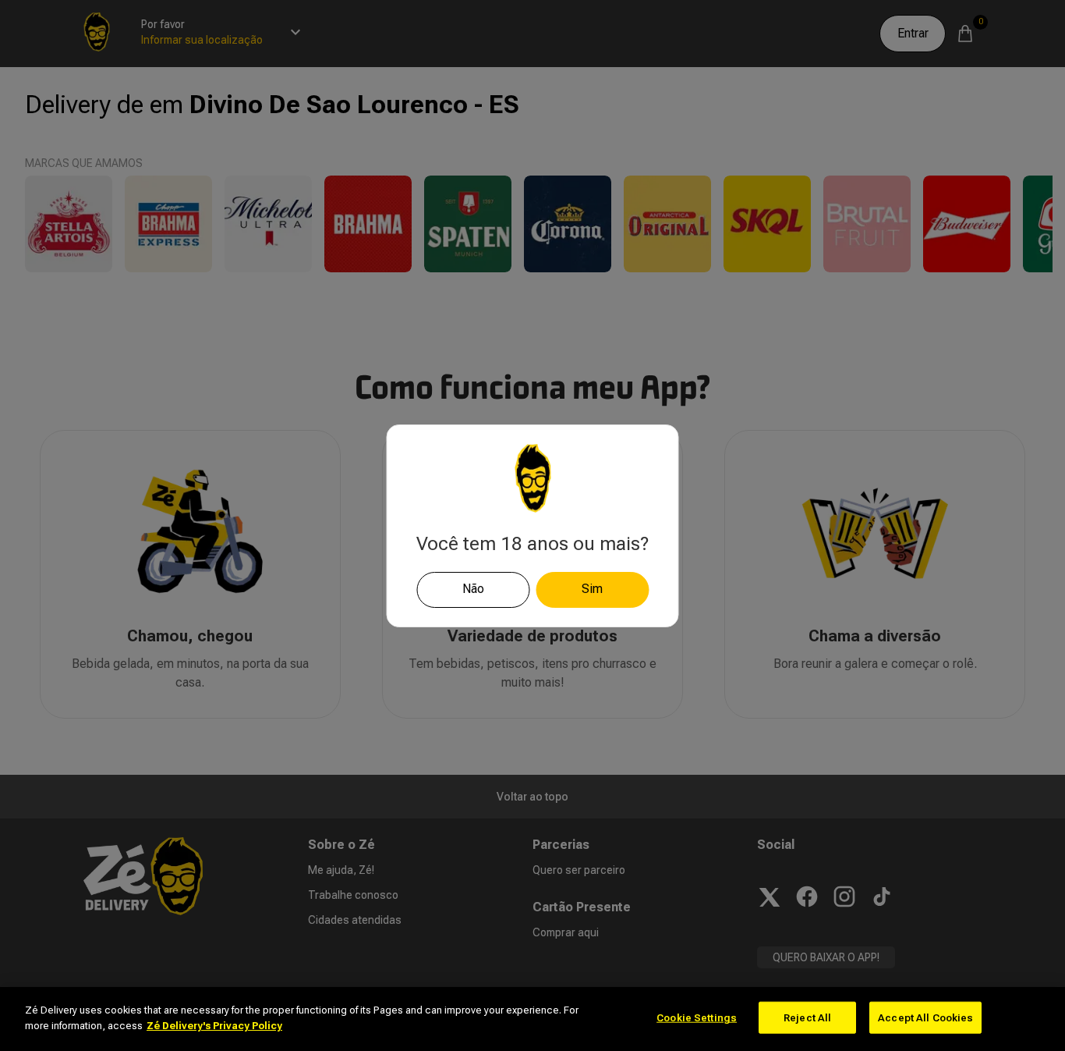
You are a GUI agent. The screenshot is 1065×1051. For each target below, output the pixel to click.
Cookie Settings (696, 1018)
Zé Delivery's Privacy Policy (214, 1025)
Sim (592, 588)
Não (473, 588)
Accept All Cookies (925, 1018)
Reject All (807, 1018)
